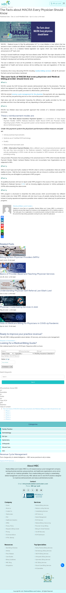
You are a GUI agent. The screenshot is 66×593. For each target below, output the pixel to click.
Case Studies (9, 556)
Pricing (8, 531)
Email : (33, 484)
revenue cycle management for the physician (27, 94)
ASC (3, 451)
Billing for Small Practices (42, 528)
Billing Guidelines (11, 559)
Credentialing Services (41, 511)
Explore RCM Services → (8, 461)
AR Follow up (39, 514)
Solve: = (5, 359)
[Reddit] (33, 228)
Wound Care (6, 447)
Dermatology (6, 433)
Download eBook (11, 534)
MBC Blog (9, 562)
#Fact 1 (8, 411)
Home (7, 505)
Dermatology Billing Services (43, 550)
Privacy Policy (10, 525)
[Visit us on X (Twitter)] (32, 490)
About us (8, 508)
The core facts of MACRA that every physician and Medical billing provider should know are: (32, 409)
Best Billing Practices (11, 547)
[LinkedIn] (33, 220)
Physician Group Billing (41, 525)
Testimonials (9, 514)
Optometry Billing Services (42, 559)
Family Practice (7, 429)
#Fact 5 (8, 419)
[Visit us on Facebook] (24, 490)
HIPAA (7, 523)
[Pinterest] (33, 225)
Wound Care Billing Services (43, 565)
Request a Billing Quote (12, 528)
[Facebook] (33, 217)
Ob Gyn (4, 436)
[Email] (33, 222)
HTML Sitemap (10, 537)
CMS (23, 184)
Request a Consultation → (8, 340)
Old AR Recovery (40, 531)
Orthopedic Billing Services (42, 556)
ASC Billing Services (40, 562)
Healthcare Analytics (11, 520)
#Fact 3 (8, 415)
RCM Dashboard (39, 534)
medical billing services (43, 71)
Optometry (6, 440)
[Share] (33, 236)
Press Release (10, 553)
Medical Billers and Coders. (32, 591)
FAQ (7, 517)
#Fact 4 (8, 417)
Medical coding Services (42, 508)
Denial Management (40, 517)
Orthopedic (6, 443)
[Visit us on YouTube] (41, 490)
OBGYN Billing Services (41, 553)
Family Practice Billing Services (43, 547)
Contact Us (9, 511)
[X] (33, 234)
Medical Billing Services (41, 505)
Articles (8, 550)
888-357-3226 (57, 3)
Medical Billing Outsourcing (43, 523)
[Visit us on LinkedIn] (37, 490)
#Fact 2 (8, 413)
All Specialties (39, 568)
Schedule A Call (7, 366)
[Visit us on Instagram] (28, 490)
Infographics (9, 565)
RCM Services (39, 520)
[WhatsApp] (33, 231)
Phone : (33, 486)
